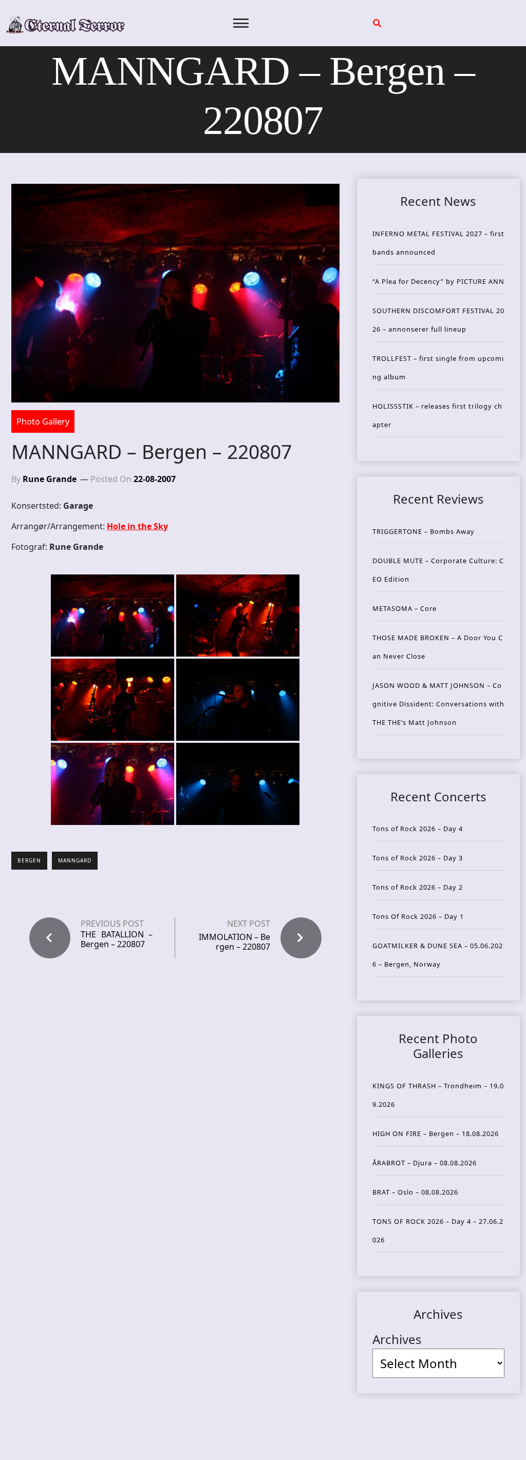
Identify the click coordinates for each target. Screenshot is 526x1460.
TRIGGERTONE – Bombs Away (423, 531)
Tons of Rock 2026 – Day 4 (417, 828)
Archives (397, 1339)
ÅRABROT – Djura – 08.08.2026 (424, 1162)
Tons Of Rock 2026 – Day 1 (418, 916)
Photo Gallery (42, 421)
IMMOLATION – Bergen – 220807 (234, 941)
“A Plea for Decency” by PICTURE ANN (438, 281)
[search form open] (377, 23)
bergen (29, 860)
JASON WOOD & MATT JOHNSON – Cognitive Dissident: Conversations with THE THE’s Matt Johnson (438, 704)
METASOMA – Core (404, 608)
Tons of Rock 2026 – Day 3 (417, 857)
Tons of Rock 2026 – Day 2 (417, 887)
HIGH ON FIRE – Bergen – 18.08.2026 (435, 1133)
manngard (74, 860)
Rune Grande (50, 479)
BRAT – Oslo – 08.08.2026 (415, 1192)
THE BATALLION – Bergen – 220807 (117, 939)
